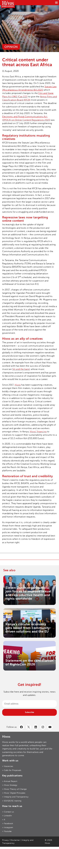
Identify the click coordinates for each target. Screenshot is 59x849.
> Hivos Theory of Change (14, 789)
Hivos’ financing (38, 431)
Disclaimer (15, 840)
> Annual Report (9, 781)
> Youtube (7, 831)
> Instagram (7, 827)
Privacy (5, 840)
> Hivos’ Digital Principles (13, 793)
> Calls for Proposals (11, 770)
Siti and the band (21, 369)
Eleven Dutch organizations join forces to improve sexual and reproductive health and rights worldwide (28, 593)
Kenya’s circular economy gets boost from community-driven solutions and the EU (28, 627)
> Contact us (8, 812)
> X (3, 819)
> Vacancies (7, 766)
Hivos (18, 385)
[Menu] (56, 2)
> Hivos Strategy (9, 785)
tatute (49, 86)
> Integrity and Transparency (15, 797)
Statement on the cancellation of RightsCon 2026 (29, 662)
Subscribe (29, 712)
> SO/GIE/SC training (11, 801)
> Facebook (7, 823)
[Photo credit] (54, 47)
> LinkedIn (7, 815)
